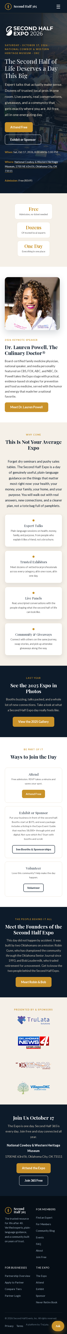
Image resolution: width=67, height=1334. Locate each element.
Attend (40, 1282)
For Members (43, 1224)
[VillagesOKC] (33, 1087)
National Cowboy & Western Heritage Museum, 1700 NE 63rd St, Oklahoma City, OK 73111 (31, 166)
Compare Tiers (13, 1289)
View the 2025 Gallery (33, 722)
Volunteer (33, 887)
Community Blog (45, 1230)
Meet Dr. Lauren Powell (26, 407)
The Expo (41, 1275)
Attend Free (18, 127)
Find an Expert (44, 1217)
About (39, 1250)
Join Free (41, 1257)
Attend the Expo (33, 1168)
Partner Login (13, 1295)
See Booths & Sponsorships (33, 849)
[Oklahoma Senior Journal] (33, 1065)
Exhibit (40, 1289)
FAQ (38, 1243)
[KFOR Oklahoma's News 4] (33, 1043)
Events (40, 1237)
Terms (19, 1325)
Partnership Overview (17, 1275)
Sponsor (40, 1295)
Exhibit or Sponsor (23, 139)
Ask (57, 1326)
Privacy (9, 1325)
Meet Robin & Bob (33, 982)
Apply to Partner (14, 1282)
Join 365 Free (34, 1180)
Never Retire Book (46, 1302)
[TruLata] (33, 1020)
